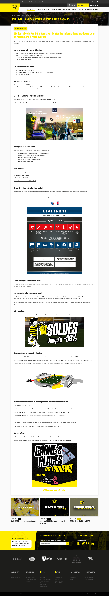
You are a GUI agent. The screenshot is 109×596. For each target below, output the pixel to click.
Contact (96, 593)
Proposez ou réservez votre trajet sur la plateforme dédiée (41, 103)
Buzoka (71, 579)
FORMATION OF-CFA (45, 579)
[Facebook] (91, 5)
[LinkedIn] (97, 5)
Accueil (13, 15)
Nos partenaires (88, 576)
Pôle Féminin (43, 584)
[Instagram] (95, 5)
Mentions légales (85, 593)
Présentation (58, 576)
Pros (35, 15)
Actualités (18, 15)
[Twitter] (93, 5)
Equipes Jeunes (43, 586)
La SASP (42, 576)
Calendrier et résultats (30, 577)
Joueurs (27, 576)
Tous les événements (15, 577)
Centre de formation (45, 581)
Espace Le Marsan (59, 581)
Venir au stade (58, 577)
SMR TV (72, 576)
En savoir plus (94, 1)
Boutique (57, 579)
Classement (28, 581)
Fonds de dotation (92, 9)
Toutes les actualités (27, 15)
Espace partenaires (89, 579)
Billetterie (92, 593)
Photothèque (73, 577)
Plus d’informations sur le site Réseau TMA (25, 181)
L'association (43, 577)
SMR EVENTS (82, 9)
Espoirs (42, 583)
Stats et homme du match (31, 579)
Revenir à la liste (21, 28)
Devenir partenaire (89, 577)
